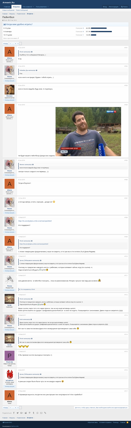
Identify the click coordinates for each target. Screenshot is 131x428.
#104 (126, 105)
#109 (126, 237)
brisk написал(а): (25, 319)
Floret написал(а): (25, 52)
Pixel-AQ (9, 362)
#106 (126, 179)
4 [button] (80, 31)
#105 (126, 160)
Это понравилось (28, 289)
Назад (6, 43)
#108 (126, 217)
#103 (126, 85)
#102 (126, 66)
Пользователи (41, 7)
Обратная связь (93, 422)
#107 (126, 198)
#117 (126, 391)
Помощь (116, 422)
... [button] (12, 43)
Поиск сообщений (22, 10)
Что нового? (27, 7)
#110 (126, 256)
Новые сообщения (8, 10)
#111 (126, 275)
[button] (33, 7)
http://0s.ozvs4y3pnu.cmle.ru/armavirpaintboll (35, 221)
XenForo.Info (15, 426)
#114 (126, 334)
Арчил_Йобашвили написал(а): (30, 260)
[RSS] (127, 422)
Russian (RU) (8, 422)
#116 (126, 370)
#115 (126, 351)
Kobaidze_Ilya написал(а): (28, 70)
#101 (126, 47)
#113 (126, 315)
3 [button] (80, 28)
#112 (126, 295)
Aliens (9, 58)
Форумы (16, 7)
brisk (9, 305)
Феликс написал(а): (26, 164)
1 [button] (80, 35)
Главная (7, 7)
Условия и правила (105, 422)
